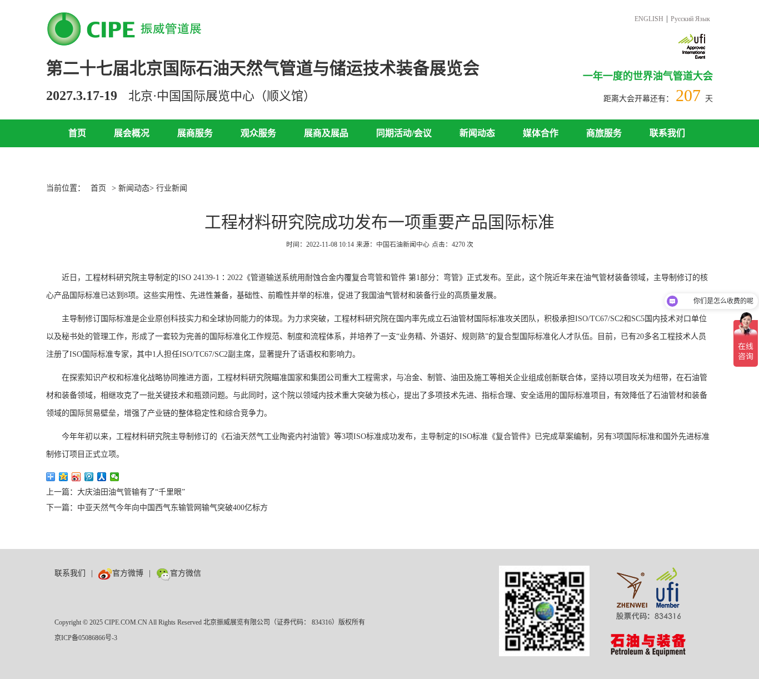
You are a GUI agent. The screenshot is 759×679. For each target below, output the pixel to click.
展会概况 (131, 133)
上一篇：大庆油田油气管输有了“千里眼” (115, 492)
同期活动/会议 (404, 133)
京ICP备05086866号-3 (85, 638)
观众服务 (258, 133)
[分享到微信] (114, 476)
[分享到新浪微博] (76, 476)
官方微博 (127, 573)
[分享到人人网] (102, 476)
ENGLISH (649, 19)
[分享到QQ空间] (63, 476)
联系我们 (667, 133)
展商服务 (195, 133)
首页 (77, 133)
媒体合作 (540, 133)
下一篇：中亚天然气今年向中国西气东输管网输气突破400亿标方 (157, 507)
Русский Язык (690, 19)
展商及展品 (326, 133)
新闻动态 (477, 133)
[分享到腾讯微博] (89, 476)
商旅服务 (604, 133)
